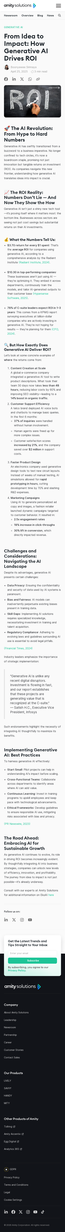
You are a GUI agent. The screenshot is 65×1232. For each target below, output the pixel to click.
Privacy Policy (16, 970)
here (51, 895)
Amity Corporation (21, 1225)
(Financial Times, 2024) (18, 648)
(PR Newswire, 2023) (17, 823)
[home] (20, 5)
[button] (58, 6)
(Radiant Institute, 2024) (34, 262)
